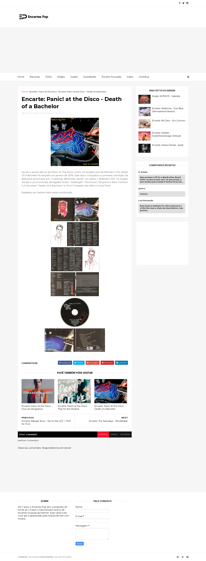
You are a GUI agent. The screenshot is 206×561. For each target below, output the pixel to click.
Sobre (130, 76)
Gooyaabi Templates (62, 557)
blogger (103, 434)
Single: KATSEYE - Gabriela (166, 96)
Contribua (144, 76)
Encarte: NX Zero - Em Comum (168, 120)
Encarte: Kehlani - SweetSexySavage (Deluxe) (166, 134)
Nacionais (35, 76)
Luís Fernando (145, 201)
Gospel (74, 76)
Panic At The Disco (48, 91)
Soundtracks (89, 76)
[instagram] (187, 3)
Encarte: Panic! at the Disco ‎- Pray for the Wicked (73, 407)
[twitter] (183, 3)
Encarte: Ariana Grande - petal (167, 145)
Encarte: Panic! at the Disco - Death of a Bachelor (109, 407)
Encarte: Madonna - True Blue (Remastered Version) (167, 110)
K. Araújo (142, 172)
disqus (114, 434)
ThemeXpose (33, 557)
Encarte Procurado (111, 76)
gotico (141, 189)
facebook (125, 434)
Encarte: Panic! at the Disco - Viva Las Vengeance (37, 407)
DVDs (48, 76)
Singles (61, 76)
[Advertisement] (103, 50)
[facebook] (179, 3)
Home (20, 76)
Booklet (33, 91)
